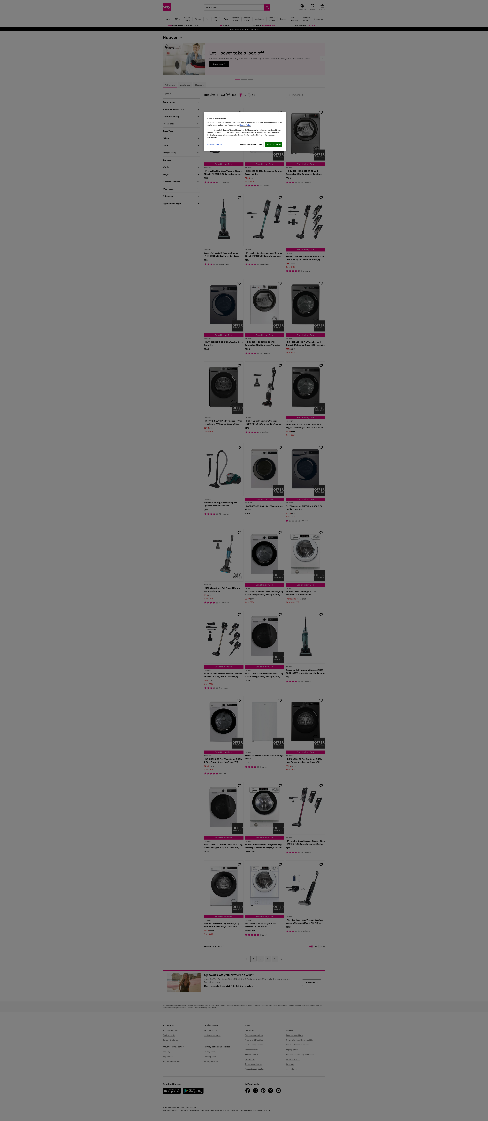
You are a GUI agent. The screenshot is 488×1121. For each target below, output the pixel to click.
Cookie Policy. (245, 125)
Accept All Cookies (274, 144)
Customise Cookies (214, 144)
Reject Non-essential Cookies (251, 144)
